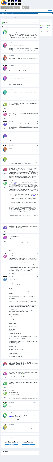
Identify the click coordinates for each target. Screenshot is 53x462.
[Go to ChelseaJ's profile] (5, 373)
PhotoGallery (16, 4)
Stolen (9, 3)
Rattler (5, 55)
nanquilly (5, 412)
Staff (18, 15)
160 (5, 35)
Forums (2, 15)
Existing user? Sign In (44, 10)
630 (5, 139)
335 (5, 387)
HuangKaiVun (5, 390)
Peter (5, 424)
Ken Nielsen (5, 276)
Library (12, 3)
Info (19, 3)
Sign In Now (28, 444)
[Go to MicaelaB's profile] (5, 78)
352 (5, 118)
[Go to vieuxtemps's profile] (5, 45)
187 (5, 128)
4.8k (5, 397)
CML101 (5, 101)
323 (5, 367)
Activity (6, 13)
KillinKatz (5, 234)
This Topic (48, 13)
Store (9, 13)
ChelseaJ (5, 370)
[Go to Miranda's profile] (41, 27)
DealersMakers (12, 1)
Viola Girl (5, 111)
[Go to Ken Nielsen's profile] (5, 279)
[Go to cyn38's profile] (5, 256)
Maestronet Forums (5, 10)
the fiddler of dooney (5, 146)
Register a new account (11, 444)
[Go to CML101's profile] (5, 104)
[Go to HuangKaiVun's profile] (5, 393)
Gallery (15, 15)
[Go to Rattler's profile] (5, 58)
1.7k (5, 173)
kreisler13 (5, 121)
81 (5, 260)
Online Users (21, 15)
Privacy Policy (23, 459)
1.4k (5, 283)
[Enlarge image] (31, 163)
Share (31, 22)
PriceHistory (19, 1)
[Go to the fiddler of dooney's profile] (5, 149)
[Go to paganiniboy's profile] (5, 135)
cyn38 (5, 253)
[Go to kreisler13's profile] (5, 124)
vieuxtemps (5, 42)
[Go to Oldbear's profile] (5, 383)
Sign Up (50, 10)
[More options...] (37, 29)
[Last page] (8, 26)
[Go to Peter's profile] (5, 427)
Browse (3, 13)
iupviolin (5, 89)
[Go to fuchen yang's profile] (47, 27)
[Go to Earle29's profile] (5, 159)
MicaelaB (5, 75)
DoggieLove (6, 22)
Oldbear (5, 380)
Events (8, 15)
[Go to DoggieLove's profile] (3, 23)
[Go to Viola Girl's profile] (5, 114)
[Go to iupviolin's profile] (5, 92)
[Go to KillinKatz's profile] (5, 237)
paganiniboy (5, 224)
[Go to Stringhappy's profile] (5, 68)
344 (5, 108)
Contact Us (27, 459)
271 (5, 241)
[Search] (51, 13)
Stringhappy (5, 65)
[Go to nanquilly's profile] (5, 415)
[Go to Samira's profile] (5, 363)
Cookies (30, 459)
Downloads (11, 15)
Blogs (5, 15)
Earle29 (5, 156)
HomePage (9, 1)
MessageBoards (16, 1)
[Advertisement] (42, 49)
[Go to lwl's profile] (5, 169)
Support (12, 13)
